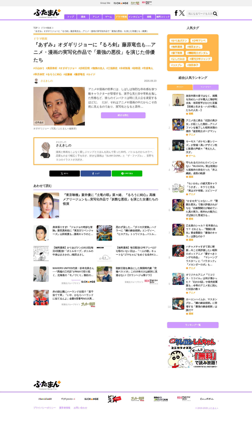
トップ (70, 16)
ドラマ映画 (121, 16)
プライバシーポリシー (44, 407)
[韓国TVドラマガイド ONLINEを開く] (147, 3)
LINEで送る (128, 173)
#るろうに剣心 (54, 74)
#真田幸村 (51, 68)
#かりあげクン (179, 40)
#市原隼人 (147, 68)
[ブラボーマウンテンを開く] (161, 399)
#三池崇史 (111, 68)
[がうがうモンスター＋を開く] (68, 399)
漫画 (83, 16)
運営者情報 (64, 407)
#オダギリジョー (68, 68)
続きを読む (123, 115)
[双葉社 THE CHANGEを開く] (121, 3)
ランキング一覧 (193, 325)
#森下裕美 (176, 53)
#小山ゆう (38, 68)
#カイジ (91, 74)
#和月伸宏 (38, 74)
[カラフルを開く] (207, 399)
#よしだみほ (178, 59)
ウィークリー (206, 87)
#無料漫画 (176, 46)
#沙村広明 (84, 68)
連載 (149, 16)
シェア (97, 173)
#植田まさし (194, 46)
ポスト (66, 173)
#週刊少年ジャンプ (200, 59)
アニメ (96, 16)
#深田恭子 (192, 65)
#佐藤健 (68, 74)
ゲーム (108, 16)
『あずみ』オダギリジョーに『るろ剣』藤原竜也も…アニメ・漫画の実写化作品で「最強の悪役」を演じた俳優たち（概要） (91, 31)
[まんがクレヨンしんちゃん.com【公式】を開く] (45, 399)
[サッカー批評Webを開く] (135, 3)
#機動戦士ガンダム (197, 53)
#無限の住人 (98, 68)
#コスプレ (176, 65)
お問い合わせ (80, 407)
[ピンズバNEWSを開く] (114, 399)
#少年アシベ (199, 40)
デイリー (180, 87)
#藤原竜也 (79, 74)
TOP (35, 28)
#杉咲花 (136, 68)
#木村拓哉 (124, 68)
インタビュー (135, 16)
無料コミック (163, 16)
